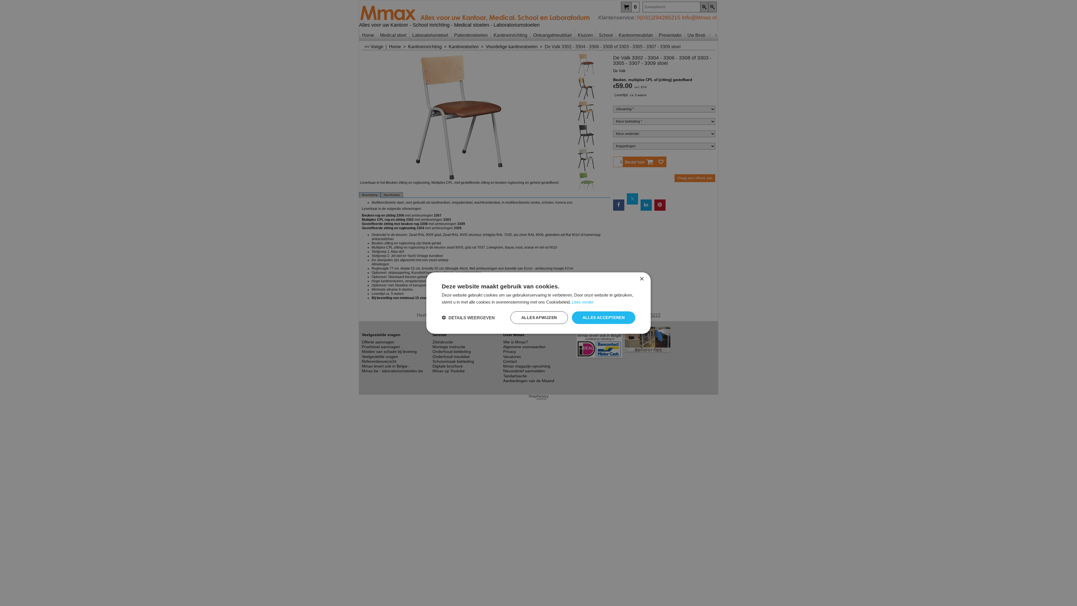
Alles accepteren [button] (604, 317)
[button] (468, 317)
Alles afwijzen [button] (539, 317)
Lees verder (583, 302)
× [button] (641, 279)
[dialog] (538, 303)
